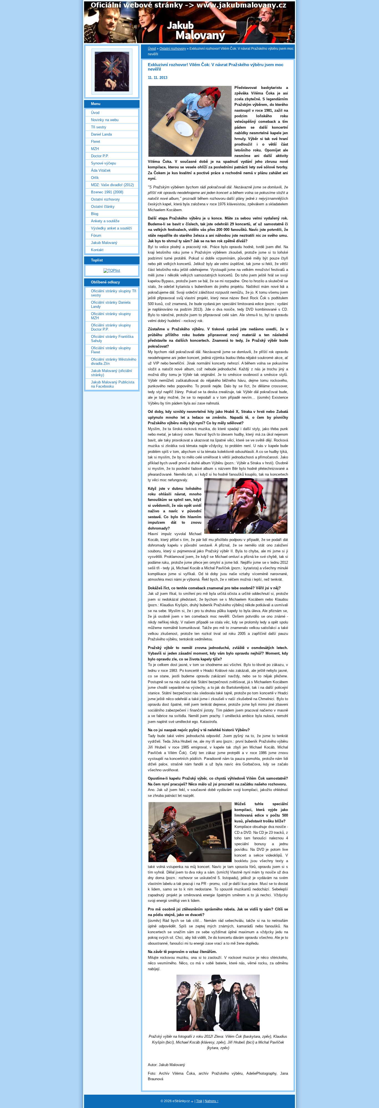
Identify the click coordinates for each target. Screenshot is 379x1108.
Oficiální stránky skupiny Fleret (111, 350)
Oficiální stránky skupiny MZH (111, 316)
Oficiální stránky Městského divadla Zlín (113, 361)
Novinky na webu (104, 120)
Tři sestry (98, 127)
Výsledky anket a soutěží (111, 228)
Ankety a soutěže (105, 221)
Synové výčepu (103, 163)
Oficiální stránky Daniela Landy (110, 304)
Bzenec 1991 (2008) (107, 192)
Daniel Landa (101, 134)
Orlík (95, 178)
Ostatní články (103, 206)
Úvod (152, 48)
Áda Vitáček (101, 170)
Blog (94, 214)
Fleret (95, 141)
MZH (95, 149)
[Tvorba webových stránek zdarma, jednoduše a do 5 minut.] (192, 1101)
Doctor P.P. (100, 156)
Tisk (199, 1101)
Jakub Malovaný (104, 243)
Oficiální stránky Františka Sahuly (112, 339)
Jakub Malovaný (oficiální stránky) (111, 373)
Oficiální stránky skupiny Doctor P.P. (111, 327)
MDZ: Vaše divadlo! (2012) (112, 185)
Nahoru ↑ (212, 1101)
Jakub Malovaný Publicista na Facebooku (112, 384)
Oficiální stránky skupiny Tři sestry (113, 293)
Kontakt (97, 250)
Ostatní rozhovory (173, 48)
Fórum (96, 235)
